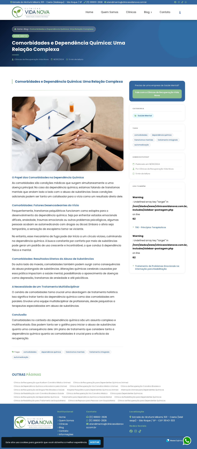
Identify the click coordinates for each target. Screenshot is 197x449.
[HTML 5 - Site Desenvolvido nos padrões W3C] (141, 441)
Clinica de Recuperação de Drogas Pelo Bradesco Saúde (39, 390)
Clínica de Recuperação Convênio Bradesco (141, 386)
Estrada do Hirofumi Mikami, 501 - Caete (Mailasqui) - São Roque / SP (47, 2)
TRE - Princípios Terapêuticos (150, 227)
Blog (147, 12)
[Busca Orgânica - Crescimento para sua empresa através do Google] (174, 440)
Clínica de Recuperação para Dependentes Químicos (141, 400)
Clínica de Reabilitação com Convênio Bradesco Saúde (39, 393)
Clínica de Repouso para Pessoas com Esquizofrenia (91, 400)
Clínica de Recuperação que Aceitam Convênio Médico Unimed (42, 382)
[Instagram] (179, 2)
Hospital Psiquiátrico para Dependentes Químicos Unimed (92, 390)
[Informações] (180, 12)
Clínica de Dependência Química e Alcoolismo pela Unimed (40, 386)
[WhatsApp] (186, 2)
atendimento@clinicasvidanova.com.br (127, 2)
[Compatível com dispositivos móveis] (161, 441)
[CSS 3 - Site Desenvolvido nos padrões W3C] (151, 441)
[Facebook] (175, 2)
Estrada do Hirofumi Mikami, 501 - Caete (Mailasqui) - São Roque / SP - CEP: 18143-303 (156, 418)
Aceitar (94, 442)
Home (89, 12)
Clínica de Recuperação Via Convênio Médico (86, 393)
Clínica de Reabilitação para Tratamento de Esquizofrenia (39, 400)
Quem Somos (109, 12)
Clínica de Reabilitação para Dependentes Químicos (138, 397)
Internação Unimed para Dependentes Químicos (142, 390)
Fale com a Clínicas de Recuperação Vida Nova (157, 94)
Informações (66, 434)
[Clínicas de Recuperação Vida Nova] (33, 422)
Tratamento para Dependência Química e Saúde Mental (87, 397)
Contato (165, 12)
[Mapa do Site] (134, 441)
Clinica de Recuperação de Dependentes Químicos (36, 397)
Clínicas (131, 12)
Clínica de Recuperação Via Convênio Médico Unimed (94, 386)
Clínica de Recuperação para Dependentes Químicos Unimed (100, 382)
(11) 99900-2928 (94, 2)
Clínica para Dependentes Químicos (126, 393)
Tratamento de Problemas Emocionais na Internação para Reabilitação (157, 267)
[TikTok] (182, 2)
